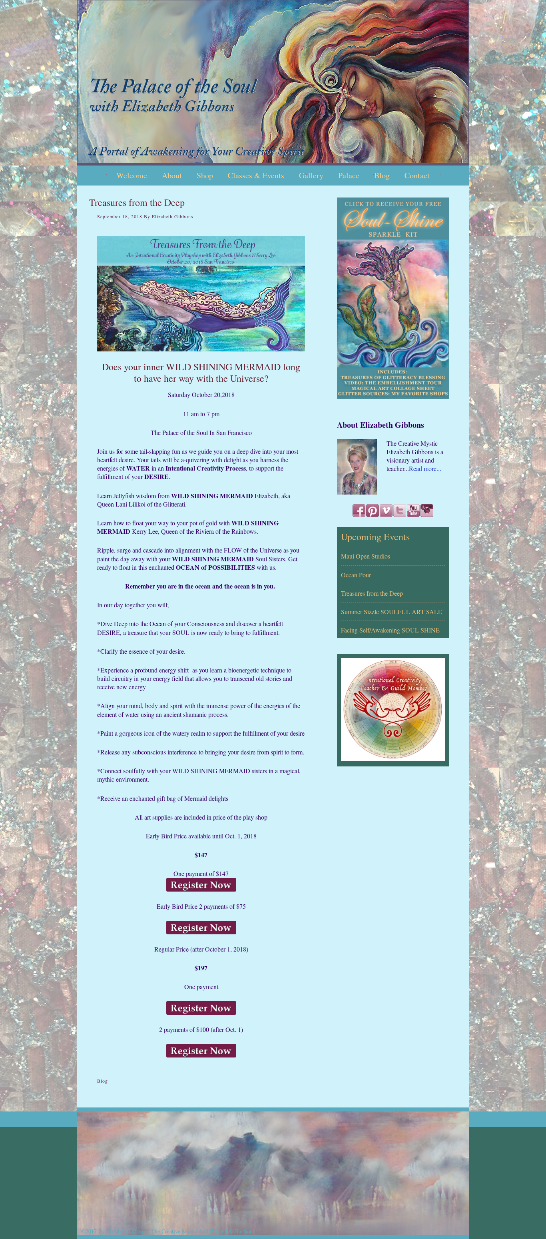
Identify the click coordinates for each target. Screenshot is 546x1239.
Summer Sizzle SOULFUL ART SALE (391, 611)
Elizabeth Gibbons (273, 83)
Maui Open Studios (365, 556)
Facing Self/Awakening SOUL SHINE (390, 630)
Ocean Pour (356, 575)
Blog (102, 1080)
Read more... (425, 468)
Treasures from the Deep (372, 593)
